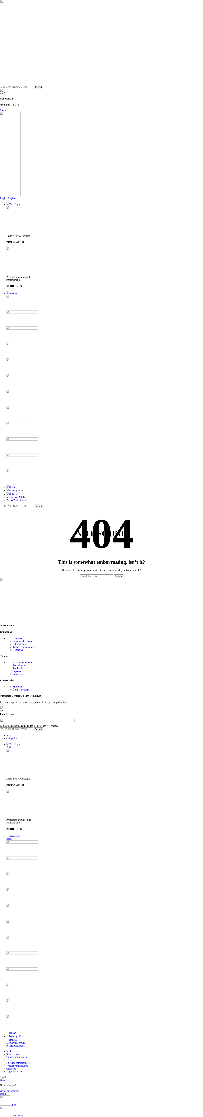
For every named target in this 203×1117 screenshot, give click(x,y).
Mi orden (17, 686)
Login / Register (14, 1071)
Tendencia (18, 668)
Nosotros (17, 638)
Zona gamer (19, 674)
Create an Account (9, 1091)
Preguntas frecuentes (23, 641)
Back (9, 747)
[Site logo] (20, 83)
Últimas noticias (21, 689)
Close (3, 1080)
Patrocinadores (20, 644)
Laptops (17, 671)
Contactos (18, 649)
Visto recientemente (22, 662)
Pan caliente (19, 665)
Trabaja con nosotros (23, 647)
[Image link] (47, 580)
